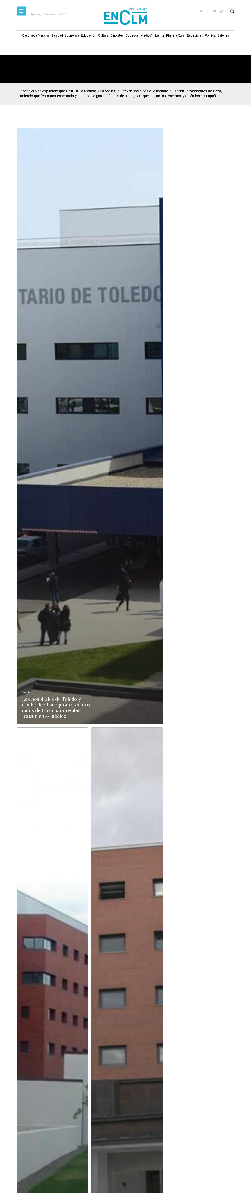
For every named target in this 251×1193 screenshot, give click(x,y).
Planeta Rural (175, 35)
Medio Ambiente (152, 35)
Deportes (117, 35)
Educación (88, 35)
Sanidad (57, 35)
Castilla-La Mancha (35, 35)
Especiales (195, 35)
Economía (72, 35)
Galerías (223, 35)
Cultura (103, 35)
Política (210, 35)
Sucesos (132, 35)
